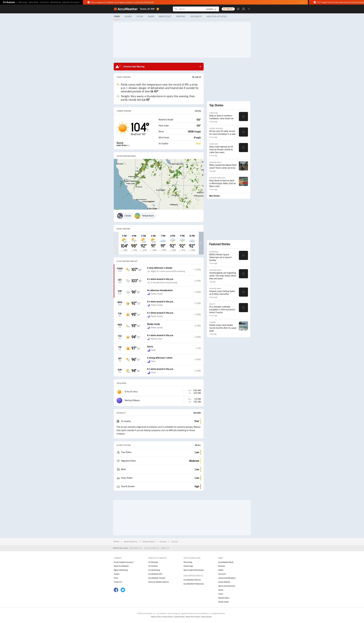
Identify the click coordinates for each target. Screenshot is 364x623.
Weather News (223, 598)
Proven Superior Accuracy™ (124, 562)
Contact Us (118, 582)
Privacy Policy (167, 617)
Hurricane (222, 574)
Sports (220, 590)
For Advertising (154, 570)
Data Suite (33, 2)
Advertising (55, 2)
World (116, 541)
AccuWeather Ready (225, 562)
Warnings (22, 2)
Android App (188, 566)
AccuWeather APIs (155, 574)
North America (130, 541)
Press (116, 578)
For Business (9, 2)
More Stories (214, 196)
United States (148, 541)
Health (220, 570)
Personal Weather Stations (158, 582)
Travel (220, 594)
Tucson (174, 541)
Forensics (44, 2)
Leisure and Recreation (227, 578)
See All (198, 445)
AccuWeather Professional (194, 584)
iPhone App (188, 562)
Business (221, 566)
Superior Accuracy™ (71, 2)
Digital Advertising (121, 570)
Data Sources (206, 617)
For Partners (153, 566)
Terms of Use (156, 617)
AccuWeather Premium (192, 580)
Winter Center (223, 602)
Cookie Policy (179, 617)
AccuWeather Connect (156, 578)
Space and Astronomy (226, 586)
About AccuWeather (121, 566)
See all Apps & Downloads (194, 570)
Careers (116, 574)
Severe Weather (224, 582)
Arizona (163, 541)
